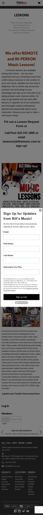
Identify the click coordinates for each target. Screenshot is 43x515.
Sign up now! (21, 297)
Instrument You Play (12, 267)
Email (5, 232)
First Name (8, 244)
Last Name (8, 255)
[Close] (40, 210)
